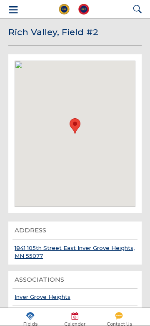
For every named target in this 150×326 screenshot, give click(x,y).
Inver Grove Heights (42, 296)
